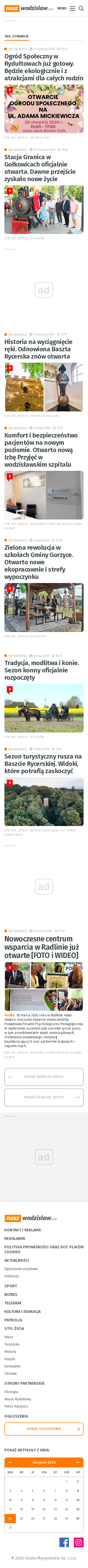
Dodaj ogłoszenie (44, 1429)
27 (44, 1518)
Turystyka (11, 1344)
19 (32, 1509)
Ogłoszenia (16, 1416)
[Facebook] (64, 1542)
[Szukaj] (81, 8)
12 (33, 1500)
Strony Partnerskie (24, 1383)
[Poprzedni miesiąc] (77, 1462)
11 (21, 1500)
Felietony (11, 1276)
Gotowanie (12, 1366)
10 (10, 1500)
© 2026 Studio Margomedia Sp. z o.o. (44, 1558)
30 (77, 1518)
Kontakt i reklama (22, 1230)
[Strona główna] (28, 8)
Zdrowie (10, 1374)
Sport (10, 1286)
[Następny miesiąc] (10, 1462)
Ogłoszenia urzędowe (21, 1269)
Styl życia (14, 1328)
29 (66, 1518)
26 (32, 1518)
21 (55, 1509)
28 (55, 1518)
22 (66, 1509)
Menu (61, 8)
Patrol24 (13, 1320)
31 (10, 1528)
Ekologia (11, 1392)
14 (55, 1500)
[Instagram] (79, 1542)
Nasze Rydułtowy (17, 1399)
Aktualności (18, 49)
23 (77, 1509)
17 (10, 1509)
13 (44, 1500)
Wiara (8, 1337)
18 (21, 1509)
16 (77, 1500)
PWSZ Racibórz (16, 1406)
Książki (9, 1359)
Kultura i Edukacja (22, 1311)
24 (10, 1518)
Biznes (10, 1294)
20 (44, 1509)
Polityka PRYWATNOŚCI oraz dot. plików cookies (44, 1249)
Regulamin (14, 1238)
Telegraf (13, 1303)
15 (66, 1500)
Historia (10, 1352)
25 (21, 1518)
